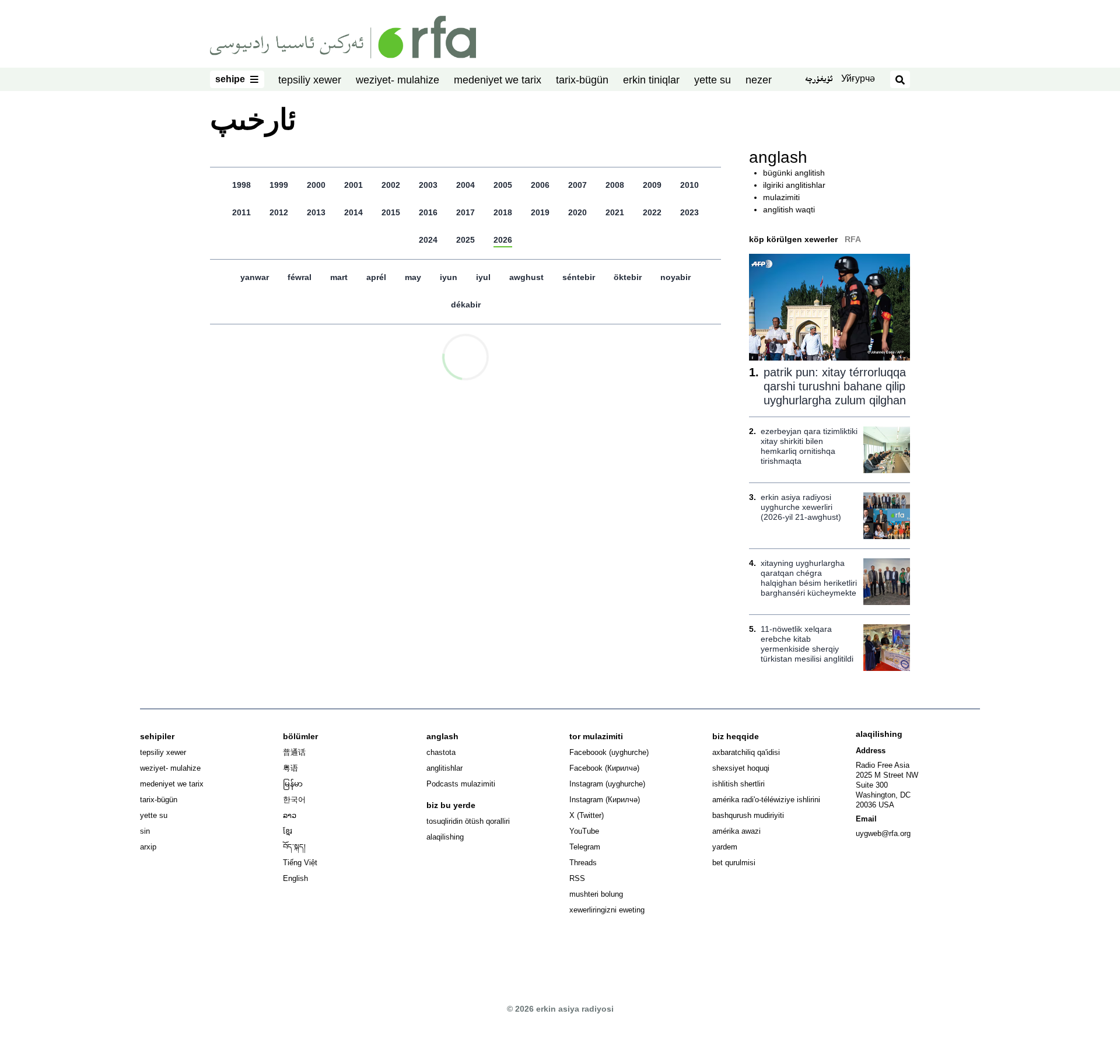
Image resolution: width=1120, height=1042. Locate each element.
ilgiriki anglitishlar (794, 185)
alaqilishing (445, 837)
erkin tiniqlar (651, 80)
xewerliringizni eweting (607, 909)
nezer (759, 80)
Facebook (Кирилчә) (604, 768)
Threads (583, 862)
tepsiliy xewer (309, 80)
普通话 (294, 752)
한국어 (294, 799)
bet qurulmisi (733, 862)
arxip (148, 846)
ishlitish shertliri (738, 783)
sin (145, 831)
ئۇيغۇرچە (818, 80)
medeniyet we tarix (497, 80)
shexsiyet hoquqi (740, 768)
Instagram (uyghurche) (607, 783)
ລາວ (289, 815)
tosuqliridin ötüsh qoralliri (468, 821)
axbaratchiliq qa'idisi (746, 752)
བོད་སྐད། (294, 846)
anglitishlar (444, 768)
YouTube (584, 831)
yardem (724, 846)
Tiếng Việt (300, 862)
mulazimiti (781, 197)
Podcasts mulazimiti (460, 783)
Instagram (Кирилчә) (604, 799)
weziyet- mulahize (397, 80)
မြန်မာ (293, 783)
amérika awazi (736, 831)
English (295, 878)
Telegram (584, 846)
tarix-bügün (582, 80)
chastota (441, 752)
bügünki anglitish (794, 172)
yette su (712, 80)
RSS (577, 878)
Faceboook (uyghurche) (609, 752)
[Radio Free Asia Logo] (343, 36)
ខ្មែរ (287, 831)
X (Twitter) (586, 815)
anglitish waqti (789, 209)
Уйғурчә (858, 78)
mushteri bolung (596, 894)
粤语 (290, 768)
